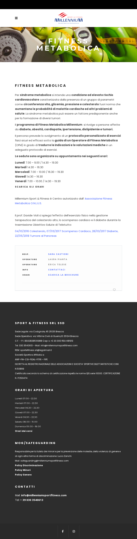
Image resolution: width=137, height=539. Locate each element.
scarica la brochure (63, 275)
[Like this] (114, 289)
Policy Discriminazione (29, 465)
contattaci (56, 270)
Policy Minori (23, 470)
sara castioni (58, 254)
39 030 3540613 (32, 500)
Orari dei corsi (23, 431)
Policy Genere (23, 474)
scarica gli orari (29, 186)
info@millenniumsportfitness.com (44, 495)
